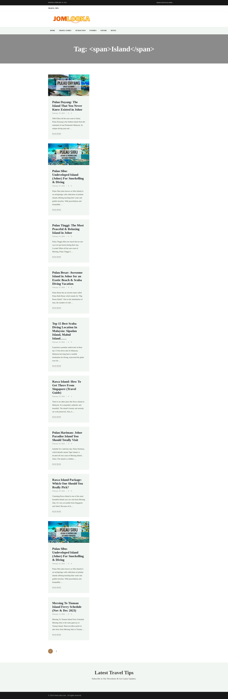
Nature (103, 30)
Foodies (93, 30)
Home (52, 30)
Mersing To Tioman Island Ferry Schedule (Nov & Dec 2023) (66, 606)
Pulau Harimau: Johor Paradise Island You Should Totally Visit (67, 436)
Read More (56, 133)
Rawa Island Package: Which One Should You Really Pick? (67, 483)
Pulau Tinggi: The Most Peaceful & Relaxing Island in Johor (68, 229)
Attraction (80, 30)
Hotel (113, 30)
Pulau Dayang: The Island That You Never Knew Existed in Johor (67, 105)
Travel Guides (65, 30)
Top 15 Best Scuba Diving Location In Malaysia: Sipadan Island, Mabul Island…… (64, 331)
